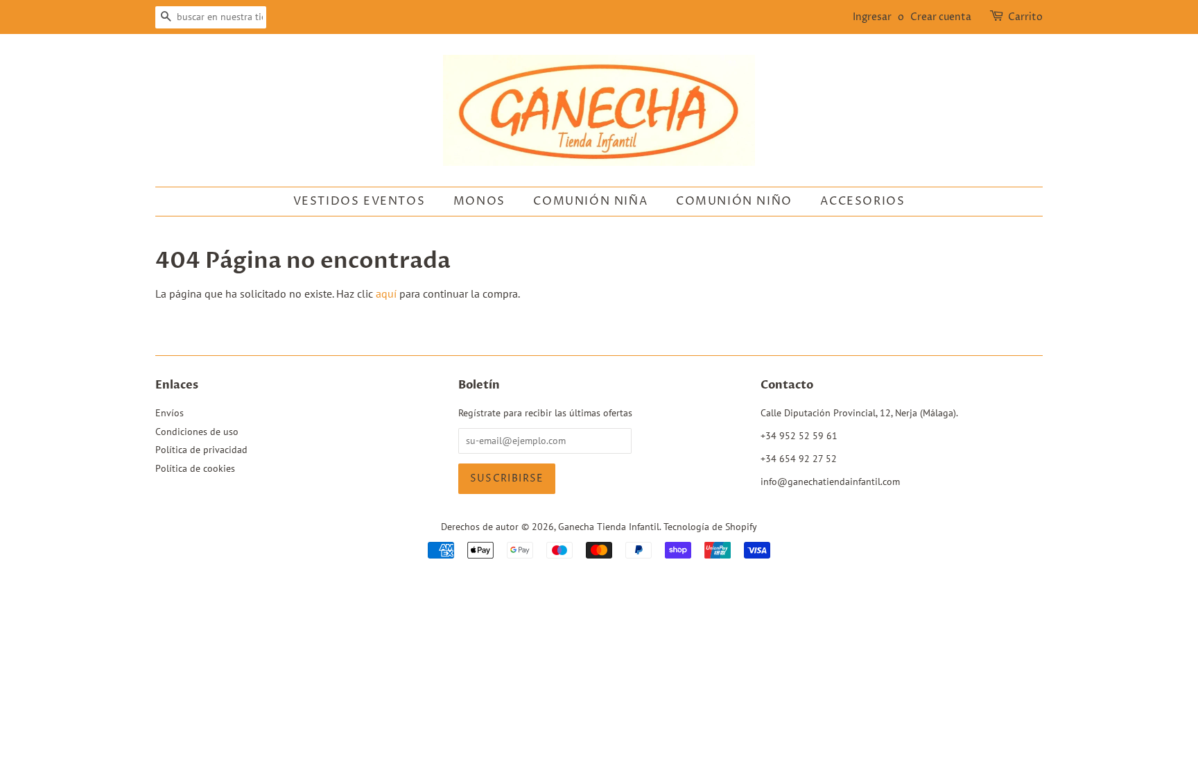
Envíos (169, 413)
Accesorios (862, 201)
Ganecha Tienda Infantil (608, 526)
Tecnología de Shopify (710, 526)
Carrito (1025, 17)
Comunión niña (590, 201)
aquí (386, 293)
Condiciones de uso (196, 431)
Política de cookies (195, 468)
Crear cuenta (940, 17)
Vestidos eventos (359, 201)
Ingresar (872, 17)
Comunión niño (734, 201)
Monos (479, 201)
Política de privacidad (201, 449)
